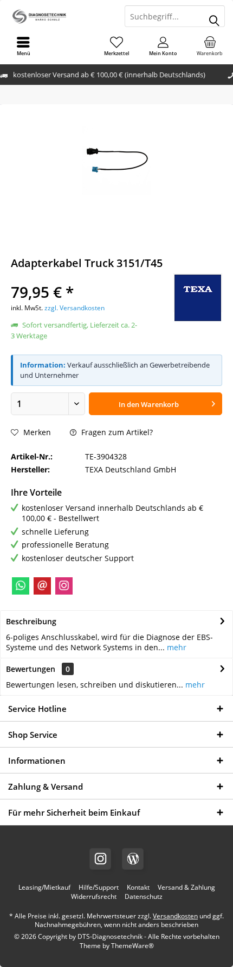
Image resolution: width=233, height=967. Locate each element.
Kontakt (138, 887)
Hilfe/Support (99, 887)
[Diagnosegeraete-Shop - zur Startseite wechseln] (58, 16)
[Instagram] (64, 586)
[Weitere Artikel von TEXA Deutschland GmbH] (197, 298)
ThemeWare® (132, 945)
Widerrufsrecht (93, 896)
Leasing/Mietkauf (44, 887)
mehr (175, 647)
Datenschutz (144, 896)
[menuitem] (209, 46)
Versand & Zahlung (186, 887)
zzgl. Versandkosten (74, 307)
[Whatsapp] (20, 586)
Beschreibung (31, 621)
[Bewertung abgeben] (74, 278)
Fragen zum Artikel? (116, 432)
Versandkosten (175, 916)
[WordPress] (133, 859)
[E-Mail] (42, 586)
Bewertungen (30, 669)
